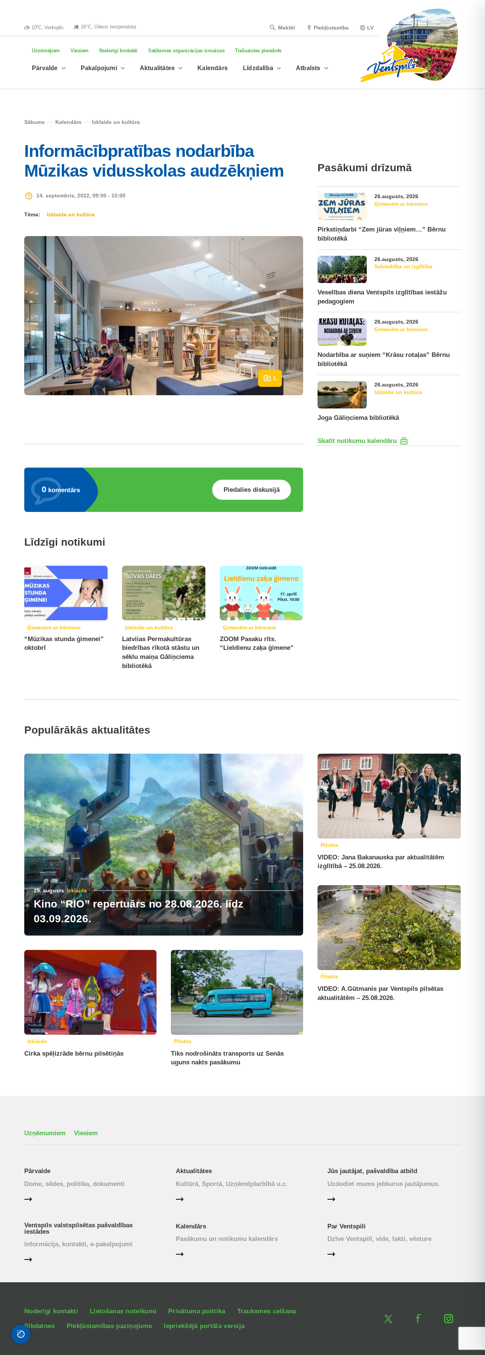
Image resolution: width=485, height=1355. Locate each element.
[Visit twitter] (388, 1318)
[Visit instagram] (448, 1318)
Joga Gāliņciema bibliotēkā (358, 417)
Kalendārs (212, 68)
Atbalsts (308, 68)
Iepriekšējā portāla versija (204, 1326)
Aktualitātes (157, 68)
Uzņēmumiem (45, 1133)
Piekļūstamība (331, 27)
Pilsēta (182, 1041)
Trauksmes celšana (266, 1311)
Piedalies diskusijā (252, 489)
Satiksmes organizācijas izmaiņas (186, 50)
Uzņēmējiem (46, 50)
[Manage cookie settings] (20, 1334)
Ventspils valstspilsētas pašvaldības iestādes (78, 1228)
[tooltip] (105, 26)
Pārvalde (45, 68)
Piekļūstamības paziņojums (109, 1326)
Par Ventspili (346, 1226)
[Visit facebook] (418, 1318)
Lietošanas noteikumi (123, 1311)
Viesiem (79, 50)
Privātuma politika (196, 1311)
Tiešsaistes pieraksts (258, 50)
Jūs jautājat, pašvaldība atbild (372, 1171)
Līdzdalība (258, 68)
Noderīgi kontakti (118, 50)
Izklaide (77, 890)
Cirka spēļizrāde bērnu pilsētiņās (74, 1053)
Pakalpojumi (99, 68)
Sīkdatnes (39, 1326)
